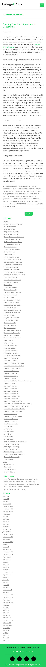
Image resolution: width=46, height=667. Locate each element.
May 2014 (6, 638)
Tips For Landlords (10, 469)
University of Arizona (10, 361)
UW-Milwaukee (23, 186)
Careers (9, 647)
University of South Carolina (13, 416)
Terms (22, 651)
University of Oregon (10, 414)
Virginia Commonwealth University (15, 442)
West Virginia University (11, 447)
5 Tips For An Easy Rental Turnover (14, 489)
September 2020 (8, 511)
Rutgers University (10, 328)
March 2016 (6, 615)
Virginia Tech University (11, 444)
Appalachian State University (13, 224)
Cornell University (9, 252)
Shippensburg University (12, 333)
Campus (13, 189)
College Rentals (22, 189)
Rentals (13, 201)
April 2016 (6, 613)
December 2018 (8, 552)
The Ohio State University (12, 356)
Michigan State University (12, 300)
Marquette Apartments (16, 191)
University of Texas (9, 472)
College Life (7, 467)
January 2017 (7, 592)
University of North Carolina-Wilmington (16, 406)
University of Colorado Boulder (14, 366)
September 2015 (8, 625)
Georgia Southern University (13, 262)
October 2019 (7, 539)
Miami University (9, 297)
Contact (36, 647)
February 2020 (7, 529)
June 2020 (6, 519)
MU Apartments (19, 199)
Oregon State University (11, 318)
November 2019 (8, 537)
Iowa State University (11, 277)
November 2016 (8, 597)
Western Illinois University (12, 449)
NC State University (10, 308)
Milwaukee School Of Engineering (19, 196)
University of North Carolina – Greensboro (17, 404)
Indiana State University (11, 270)
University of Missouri (11, 399)
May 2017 (6, 582)
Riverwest (19, 201)
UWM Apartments (27, 204)
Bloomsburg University (11, 234)
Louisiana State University (12, 292)
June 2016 (6, 610)
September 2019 (8, 542)
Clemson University (10, 247)
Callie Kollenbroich (10, 206)
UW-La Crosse (8, 426)
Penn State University (11, 320)
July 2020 (5, 516)
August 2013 (6, 640)
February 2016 (7, 618)
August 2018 (6, 559)
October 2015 (7, 623)
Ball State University (10, 227)
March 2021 (6, 501)
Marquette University (31, 191)
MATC (40, 191)
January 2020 (7, 532)
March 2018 (6, 570)
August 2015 (6, 628)
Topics (5, 462)
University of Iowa (10, 383)
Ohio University (9, 315)
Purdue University (10, 323)
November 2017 (8, 572)
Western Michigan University (13, 452)
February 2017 (7, 590)
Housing (5, 191)
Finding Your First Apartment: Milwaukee (19, 25)
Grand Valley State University (13, 265)
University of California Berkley (14, 363)
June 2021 (6, 496)
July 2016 (5, 608)
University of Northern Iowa (13, 411)
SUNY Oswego (8, 343)
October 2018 (7, 557)
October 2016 (7, 600)
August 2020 (6, 514)
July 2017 (5, 577)
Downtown (30, 189)
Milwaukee (18, 194)
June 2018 (6, 565)
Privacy (15, 651)
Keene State (8, 285)
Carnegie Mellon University (12, 244)
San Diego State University (12, 330)
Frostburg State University (12, 259)
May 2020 (6, 522)
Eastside (38, 189)
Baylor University (9, 229)
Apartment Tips (9, 464)
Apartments (6, 189)
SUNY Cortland (8, 340)
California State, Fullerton (12, 239)
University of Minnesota (11, 394)
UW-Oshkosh (8, 434)
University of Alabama (11, 358)
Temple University (10, 348)
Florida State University (11, 257)
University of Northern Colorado (14, 409)
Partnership (20, 647)
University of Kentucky (11, 388)
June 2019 (6, 547)
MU (12, 199)
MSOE (32, 196)
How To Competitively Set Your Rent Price (16, 487)
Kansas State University (11, 282)
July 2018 (5, 562)
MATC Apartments (8, 194)
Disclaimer (29, 651)
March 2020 (6, 527)
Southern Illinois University (12, 338)
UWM (19, 204)
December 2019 (8, 534)
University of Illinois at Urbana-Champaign (17, 381)
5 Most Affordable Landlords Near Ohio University (19, 481)
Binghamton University (11, 232)
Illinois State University (11, 267)
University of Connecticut (12, 368)
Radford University (10, 325)
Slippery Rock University (11, 335)
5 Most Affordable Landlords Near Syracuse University (20, 479)
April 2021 (6, 499)
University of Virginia (10, 421)
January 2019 (7, 549)
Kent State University (10, 287)
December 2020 (8, 506)
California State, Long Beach (13, 242)
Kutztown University (10, 290)
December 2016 (8, 595)
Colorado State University (12, 249)
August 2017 (6, 575)
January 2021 (7, 504)
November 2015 (8, 620)
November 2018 (8, 554)
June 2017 (6, 580)
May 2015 (6, 630)
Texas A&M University (11, 351)
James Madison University (12, 280)
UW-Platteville (8, 437)
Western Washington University (14, 454)
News (29, 647)
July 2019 (5, 544)
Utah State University (11, 424)
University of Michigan (11, 391)
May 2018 (6, 567)
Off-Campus (28, 199)
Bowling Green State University (14, 237)
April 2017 (6, 585)
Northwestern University (12, 313)
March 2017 (6, 587)
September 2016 (8, 602)
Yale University (8, 459)
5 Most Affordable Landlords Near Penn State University (21, 484)
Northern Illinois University (12, 310)
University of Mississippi (12, 396)
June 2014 (6, 635)
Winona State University (11, 457)
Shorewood (27, 201)
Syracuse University (10, 345)
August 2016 (6, 605)
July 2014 (5, 633)
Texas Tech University (11, 353)
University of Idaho (10, 378)
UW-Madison (8, 429)
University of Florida (10, 373)
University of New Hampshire (13, 401)
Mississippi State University (13, 305)
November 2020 (8, 509)
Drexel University (9, 254)
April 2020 (6, 524)
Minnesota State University (12, 302)
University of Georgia (11, 376)
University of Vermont (11, 419)
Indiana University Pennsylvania (14, 275)
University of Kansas (10, 386)
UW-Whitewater (9, 439)
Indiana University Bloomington (14, 272)
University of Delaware (11, 371)
